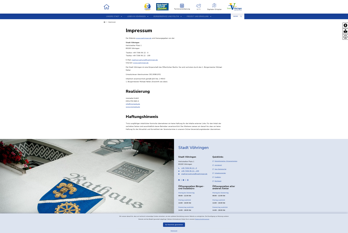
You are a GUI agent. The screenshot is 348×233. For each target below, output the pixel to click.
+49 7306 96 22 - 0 (189, 168)
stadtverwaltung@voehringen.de (145, 60)
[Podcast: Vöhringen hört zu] (147, 6)
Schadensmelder (220, 173)
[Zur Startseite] (104, 22)
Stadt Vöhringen (193, 147)
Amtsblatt (218, 165)
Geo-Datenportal (220, 169)
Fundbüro (218, 177)
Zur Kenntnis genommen (174, 225)
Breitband (218, 181)
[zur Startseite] (106, 7)
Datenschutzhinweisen (202, 219)
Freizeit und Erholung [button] (198, 16)
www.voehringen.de (143, 38)
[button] (345, 25)
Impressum (174, 231)
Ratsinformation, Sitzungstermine (226, 161)
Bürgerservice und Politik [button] (166, 16)
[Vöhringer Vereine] (162, 6)
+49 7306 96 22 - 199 (190, 171)
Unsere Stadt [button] (112, 16)
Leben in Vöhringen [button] (136, 16)
